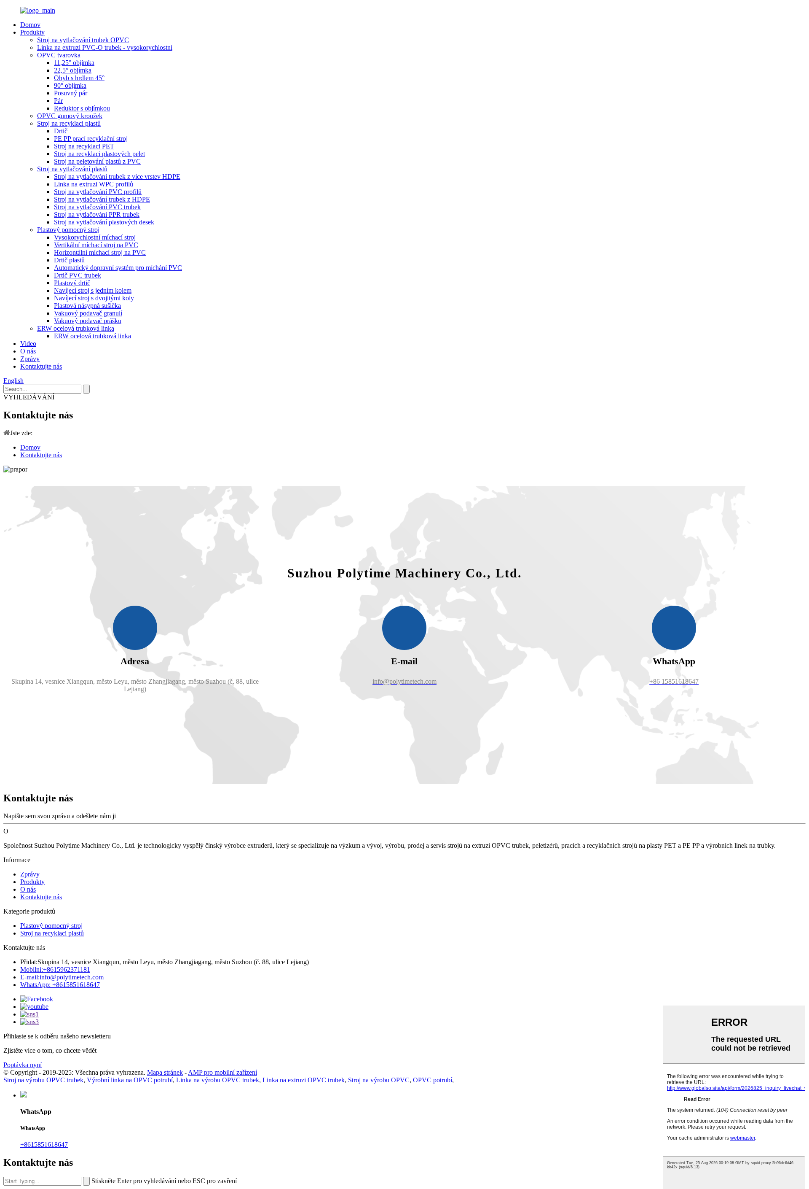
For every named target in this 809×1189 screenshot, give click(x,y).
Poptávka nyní (22, 1064)
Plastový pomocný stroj (68, 229)
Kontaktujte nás (41, 366)
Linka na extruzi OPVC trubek (304, 1080)
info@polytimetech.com (62, 977)
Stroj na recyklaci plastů (69, 123)
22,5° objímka (72, 70)
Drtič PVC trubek (77, 275)
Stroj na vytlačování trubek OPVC (83, 39)
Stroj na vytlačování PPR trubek (96, 214)
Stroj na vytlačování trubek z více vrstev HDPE (117, 176)
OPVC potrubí (432, 1080)
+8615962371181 (55, 969)
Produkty (32, 32)
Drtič (60, 131)
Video (28, 343)
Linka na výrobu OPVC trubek (217, 1080)
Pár (58, 100)
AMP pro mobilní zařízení (222, 1072)
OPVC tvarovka (58, 55)
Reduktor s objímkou (82, 108)
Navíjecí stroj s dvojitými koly (94, 298)
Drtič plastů (69, 260)
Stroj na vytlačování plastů (72, 169)
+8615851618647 (44, 1144)
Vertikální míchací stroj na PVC (96, 244)
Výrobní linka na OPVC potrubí (130, 1080)
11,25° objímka (74, 62)
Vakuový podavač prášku (87, 320)
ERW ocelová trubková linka (75, 328)
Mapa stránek (165, 1072)
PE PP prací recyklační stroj (91, 138)
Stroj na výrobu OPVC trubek (43, 1080)
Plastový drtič (72, 282)
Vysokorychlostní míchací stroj (95, 237)
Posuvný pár (70, 93)
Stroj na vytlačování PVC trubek (97, 206)
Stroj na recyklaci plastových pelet (99, 153)
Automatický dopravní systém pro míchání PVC (118, 267)
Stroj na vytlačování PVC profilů (98, 191)
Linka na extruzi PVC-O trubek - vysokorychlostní (104, 47)
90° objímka (70, 85)
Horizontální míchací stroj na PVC (100, 252)
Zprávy (30, 358)
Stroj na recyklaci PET (84, 146)
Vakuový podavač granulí (88, 313)
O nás (28, 351)
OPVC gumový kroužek (69, 115)
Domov (30, 24)
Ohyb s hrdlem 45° (79, 77)
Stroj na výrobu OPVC (379, 1080)
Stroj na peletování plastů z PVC (97, 161)
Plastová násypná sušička (87, 305)
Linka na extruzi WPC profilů (93, 184)
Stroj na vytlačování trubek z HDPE (102, 199)
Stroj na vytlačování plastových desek (104, 222)
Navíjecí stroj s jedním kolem (92, 290)
